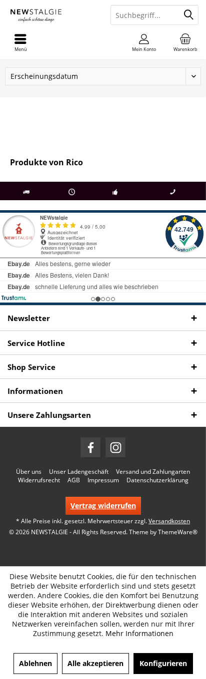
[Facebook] (90, 447)
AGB (74, 480)
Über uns (29, 472)
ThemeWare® (178, 532)
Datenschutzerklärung (157, 480)
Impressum (103, 480)
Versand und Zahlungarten (153, 472)
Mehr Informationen (140, 633)
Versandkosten (169, 521)
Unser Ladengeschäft (78, 472)
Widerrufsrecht (39, 480)
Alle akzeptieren (96, 663)
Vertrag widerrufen (103, 505)
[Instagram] (116, 447)
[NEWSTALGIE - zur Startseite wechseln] (52, 15)
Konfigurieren (163, 663)
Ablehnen (35, 663)
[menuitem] (185, 42)
